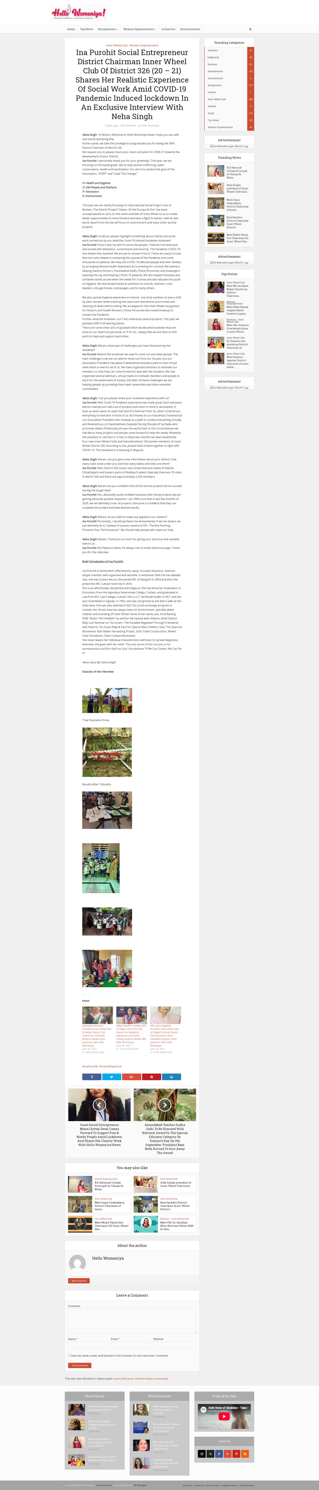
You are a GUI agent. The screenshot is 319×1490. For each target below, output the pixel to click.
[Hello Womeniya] (79, 12)
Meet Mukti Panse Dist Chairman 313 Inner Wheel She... (111, 1226)
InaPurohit (91, 1066)
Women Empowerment (138, 29)
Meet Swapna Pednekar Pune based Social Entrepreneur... (167, 1427)
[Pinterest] (236, 1454)
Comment (74, 1306)
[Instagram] (202, 1454)
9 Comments (159, 1416)
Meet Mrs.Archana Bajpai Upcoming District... (103, 1408)
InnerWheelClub (111, 1066)
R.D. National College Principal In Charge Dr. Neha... (109, 1186)
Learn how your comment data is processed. (141, 1378)
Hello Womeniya (150, 125)
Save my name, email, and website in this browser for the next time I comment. (119, 1355)
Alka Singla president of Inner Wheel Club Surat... (175, 1184)
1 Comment (158, 1452)
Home (71, 29)
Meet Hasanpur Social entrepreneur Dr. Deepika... (166, 1410)
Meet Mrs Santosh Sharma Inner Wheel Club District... (165, 1445)
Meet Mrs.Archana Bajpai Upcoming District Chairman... (237, 290)
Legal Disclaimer (229, 1485)
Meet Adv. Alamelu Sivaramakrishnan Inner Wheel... (238, 328)
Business (165, 1218)
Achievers (168, 29)
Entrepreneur (107, 29)
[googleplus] (228, 1454)
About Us (187, 1485)
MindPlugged (140, 1485)
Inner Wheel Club (117, 45)
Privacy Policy (213, 1485)
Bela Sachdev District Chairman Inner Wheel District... (175, 1206)
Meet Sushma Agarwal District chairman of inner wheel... (238, 362)
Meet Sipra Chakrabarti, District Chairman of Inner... (110, 1206)
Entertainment (190, 29)
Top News (86, 29)
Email (115, 1339)
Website (158, 1339)
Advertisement (246, 1485)
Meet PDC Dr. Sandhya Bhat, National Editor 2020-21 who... (177, 1226)
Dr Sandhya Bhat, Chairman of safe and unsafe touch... (165, 1463)
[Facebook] (219, 1454)
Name (73, 1339)
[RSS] (245, 1454)
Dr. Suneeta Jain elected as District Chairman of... (237, 344)
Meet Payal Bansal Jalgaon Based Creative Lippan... (237, 310)
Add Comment (128, 125)
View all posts (79, 1280)
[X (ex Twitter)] (210, 1454)
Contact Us (199, 1485)
